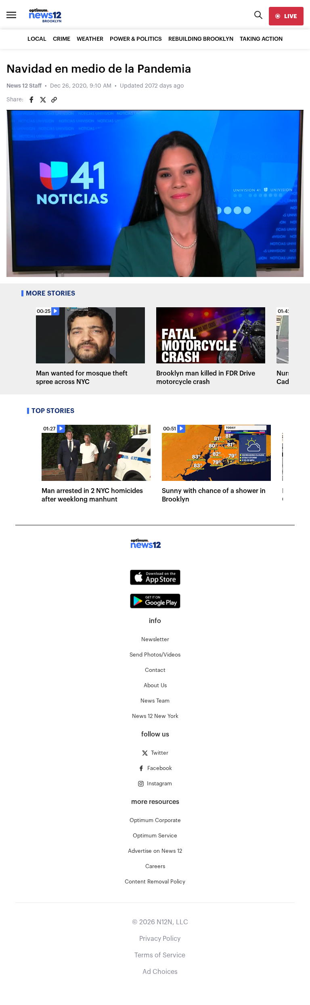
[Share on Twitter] (43, 100)
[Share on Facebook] (31, 100)
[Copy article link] (54, 100)
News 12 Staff (24, 86)
